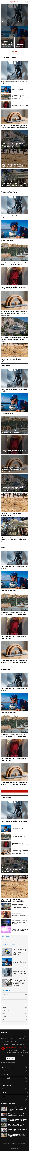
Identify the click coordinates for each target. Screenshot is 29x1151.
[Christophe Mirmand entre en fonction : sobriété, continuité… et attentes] (4, 1115)
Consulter (10, 1058)
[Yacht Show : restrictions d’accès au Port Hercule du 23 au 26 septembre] (6, 96)
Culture (15, 1016)
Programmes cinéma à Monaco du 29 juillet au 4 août (21, 44)
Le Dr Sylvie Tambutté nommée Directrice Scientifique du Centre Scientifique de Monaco (16, 1135)
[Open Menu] (1, 1)
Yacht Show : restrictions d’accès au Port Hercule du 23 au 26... (14, 431)
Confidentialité (6, 1143)
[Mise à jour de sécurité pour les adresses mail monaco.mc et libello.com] (7, 952)
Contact (13, 1143)
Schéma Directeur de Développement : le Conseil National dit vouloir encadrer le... (14, 539)
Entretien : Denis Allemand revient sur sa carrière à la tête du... (17, 1130)
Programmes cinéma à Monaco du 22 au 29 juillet (19, 914)
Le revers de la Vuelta (9, 35)
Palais (15, 1020)
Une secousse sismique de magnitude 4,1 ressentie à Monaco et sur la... (17, 1119)
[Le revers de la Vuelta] (14, 31)
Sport (15, 1013)
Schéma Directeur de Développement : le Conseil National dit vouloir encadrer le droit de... (14, 183)
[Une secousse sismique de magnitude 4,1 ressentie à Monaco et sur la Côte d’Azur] (4, 1120)
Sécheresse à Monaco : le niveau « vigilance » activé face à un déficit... (14, 165)
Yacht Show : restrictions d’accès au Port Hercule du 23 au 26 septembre (7, 44)
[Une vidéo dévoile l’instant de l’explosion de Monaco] (6, 929)
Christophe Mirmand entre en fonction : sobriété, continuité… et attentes (18, 1114)
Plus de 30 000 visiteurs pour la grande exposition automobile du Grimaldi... (13, 488)
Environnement (15, 1010)
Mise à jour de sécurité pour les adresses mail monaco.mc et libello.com (19, 952)
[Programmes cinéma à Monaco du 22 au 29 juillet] (6, 914)
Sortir (15, 998)
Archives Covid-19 (21, 1143)
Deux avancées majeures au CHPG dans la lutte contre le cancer (16, 1125)
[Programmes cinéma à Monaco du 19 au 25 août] (14, 15)
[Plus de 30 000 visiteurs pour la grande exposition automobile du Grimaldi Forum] (14, 139)
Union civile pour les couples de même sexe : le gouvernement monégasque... (14, 126)
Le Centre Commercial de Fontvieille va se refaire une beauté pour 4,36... (19, 983)
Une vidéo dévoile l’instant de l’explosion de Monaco (20, 929)
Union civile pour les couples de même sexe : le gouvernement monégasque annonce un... (14, 313)
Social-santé (15, 994)
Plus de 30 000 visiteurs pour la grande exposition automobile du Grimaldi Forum (13, 145)
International (15, 1004)
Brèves (15, 1007)
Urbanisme (15, 1023)
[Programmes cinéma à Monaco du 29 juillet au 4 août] (6, 104)
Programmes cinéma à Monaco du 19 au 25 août (14, 82)
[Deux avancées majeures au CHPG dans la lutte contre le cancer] (4, 1125)
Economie (15, 1001)
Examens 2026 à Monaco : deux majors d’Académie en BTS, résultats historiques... (17, 1109)
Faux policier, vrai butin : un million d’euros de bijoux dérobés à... (19, 922)
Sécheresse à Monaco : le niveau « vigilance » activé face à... (12, 360)
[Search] (25, 2)
